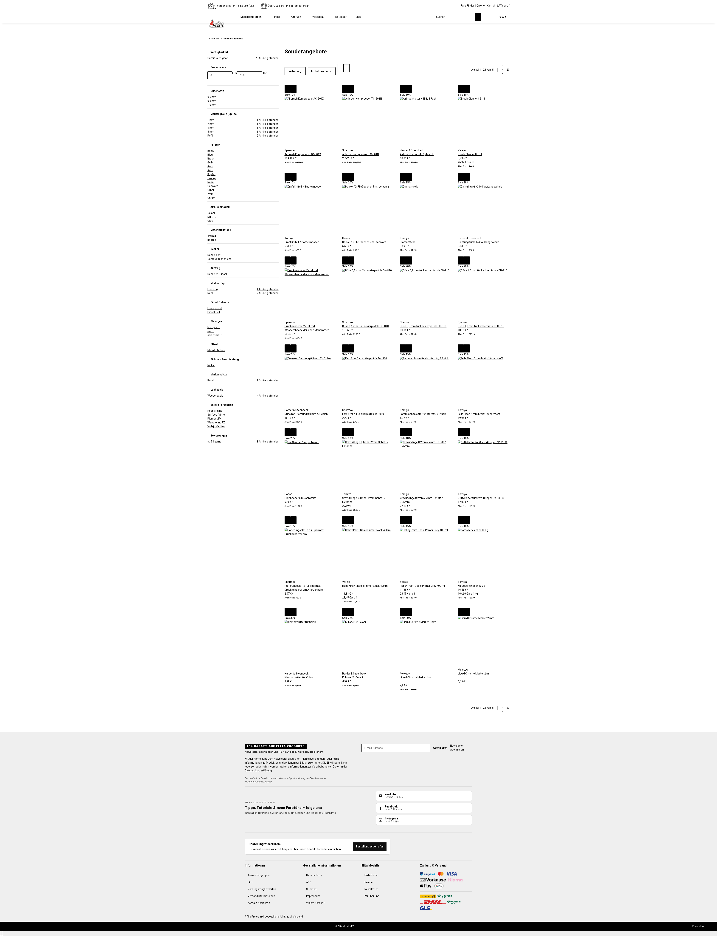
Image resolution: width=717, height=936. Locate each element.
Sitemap (311, 889)
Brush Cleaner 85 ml (470, 154)
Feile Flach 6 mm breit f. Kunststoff (479, 413)
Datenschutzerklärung (258, 770)
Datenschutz (314, 875)
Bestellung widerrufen (370, 846)
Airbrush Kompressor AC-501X (303, 154)
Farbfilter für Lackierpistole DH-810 (363, 413)
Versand (298, 916)
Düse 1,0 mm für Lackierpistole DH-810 (481, 326)
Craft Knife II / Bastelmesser (302, 242)
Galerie (481, 5)
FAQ (250, 882)
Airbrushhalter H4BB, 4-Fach (417, 154)
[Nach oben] (1, 933)
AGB (308, 882)
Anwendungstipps (259, 875)
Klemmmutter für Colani (299, 677)
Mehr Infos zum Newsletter (258, 781)
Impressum (313, 896)
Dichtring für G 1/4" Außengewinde (478, 242)
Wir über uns (371, 896)
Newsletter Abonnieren (457, 747)
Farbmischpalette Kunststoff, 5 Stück (423, 413)
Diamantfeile (407, 242)
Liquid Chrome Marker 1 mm (416, 677)
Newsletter (371, 889)
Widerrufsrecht (315, 902)
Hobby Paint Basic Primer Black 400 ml (365, 585)
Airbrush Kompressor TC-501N (360, 154)
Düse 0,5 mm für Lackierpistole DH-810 (365, 326)
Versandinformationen (261, 896)
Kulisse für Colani (352, 677)
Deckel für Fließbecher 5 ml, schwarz (364, 242)
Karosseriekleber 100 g (471, 585)
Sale (358, 16)
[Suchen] (478, 17)
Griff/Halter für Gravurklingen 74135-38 (481, 497)
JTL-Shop (709, 926)
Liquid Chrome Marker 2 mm (474, 673)
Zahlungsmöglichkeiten (262, 889)
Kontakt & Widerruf (498, 5)
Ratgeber (341, 16)
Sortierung (294, 71)
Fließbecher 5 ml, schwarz (300, 497)
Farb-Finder (467, 5)
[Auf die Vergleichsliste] (288, 89)
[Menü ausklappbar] (212, 13)
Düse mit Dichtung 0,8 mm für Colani (306, 413)
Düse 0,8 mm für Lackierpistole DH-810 (423, 326)
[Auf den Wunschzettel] (294, 89)
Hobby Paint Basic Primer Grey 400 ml (422, 585)
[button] (487, 16)
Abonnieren (440, 747)
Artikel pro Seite (321, 71)
